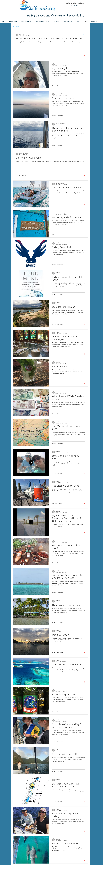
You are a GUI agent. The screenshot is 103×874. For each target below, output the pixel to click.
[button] (86, 27)
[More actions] (85, 35)
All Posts (16, 27)
